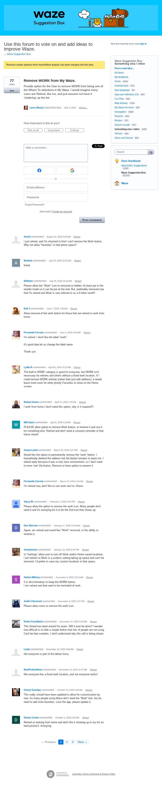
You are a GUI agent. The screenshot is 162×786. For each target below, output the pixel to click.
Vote (12, 91)
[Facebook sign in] (39, 170)
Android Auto (121, 85)
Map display (121, 103)
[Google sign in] (72, 170)
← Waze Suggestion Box (17, 54)
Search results (122, 124)
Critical (77, 130)
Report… (83, 107)
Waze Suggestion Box (128, 60)
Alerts (118, 81)
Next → (82, 742)
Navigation (120, 111)
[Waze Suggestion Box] (81, 18)
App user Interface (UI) (127, 94)
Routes (118, 120)
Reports (119, 116)
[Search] (151, 151)
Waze (124, 183)
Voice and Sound (124, 138)
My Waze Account (124, 107)
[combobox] (132, 152)
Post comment (92, 219)
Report (77, 237)
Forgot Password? (34, 204)
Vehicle (118, 133)
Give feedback (131, 160)
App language (122, 90)
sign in (143, 43)
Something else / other (130, 63)
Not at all (35, 130)
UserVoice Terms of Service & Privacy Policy (93, 774)
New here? (56, 211)
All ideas (119, 72)
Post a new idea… (125, 68)
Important (55, 130)
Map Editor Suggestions (134, 165)
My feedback (121, 77)
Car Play (119, 98)
